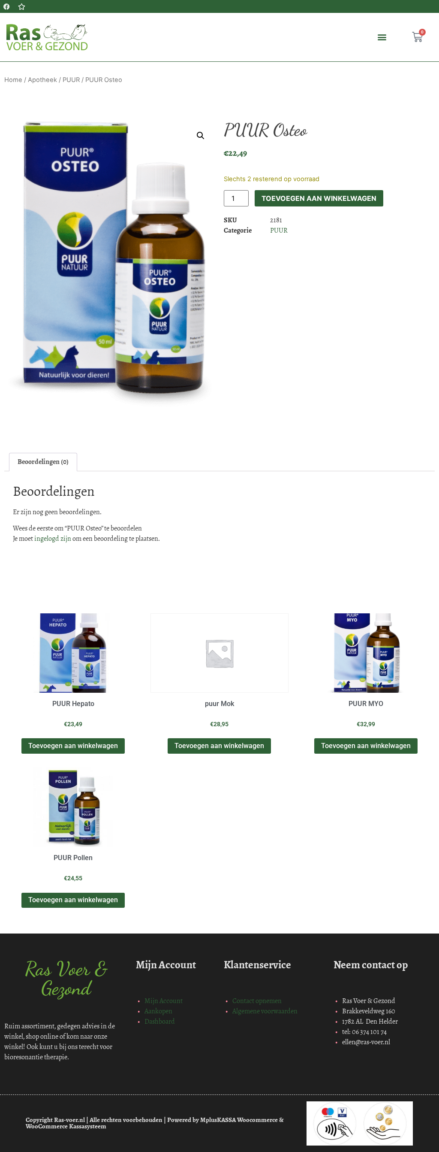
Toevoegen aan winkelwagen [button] (73, 746)
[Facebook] (6, 6)
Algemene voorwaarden (265, 1011)
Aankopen (158, 1011)
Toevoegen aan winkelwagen (319, 198)
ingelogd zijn (52, 538)
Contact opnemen (257, 1000)
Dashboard (159, 1021)
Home (13, 80)
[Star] (21, 6)
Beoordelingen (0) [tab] (43, 461)
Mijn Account (163, 1000)
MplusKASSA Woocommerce (239, 1120)
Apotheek (42, 80)
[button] (382, 37)
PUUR (71, 80)
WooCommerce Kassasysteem (66, 1126)
